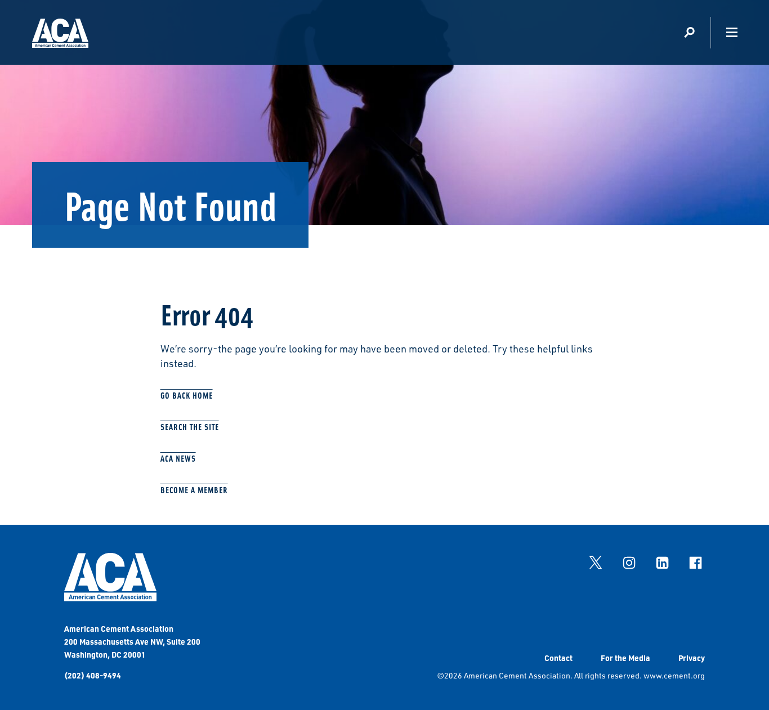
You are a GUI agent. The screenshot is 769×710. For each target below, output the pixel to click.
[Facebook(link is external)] (695, 562)
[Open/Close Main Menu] (731, 32)
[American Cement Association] (110, 598)
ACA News (178, 458)
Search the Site (189, 426)
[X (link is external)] (595, 562)
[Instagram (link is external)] (628, 562)
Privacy (691, 658)
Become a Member (194, 489)
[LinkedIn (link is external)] (662, 562)
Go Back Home (186, 395)
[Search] (689, 32)
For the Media (625, 658)
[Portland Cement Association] (60, 35)
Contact (558, 658)
